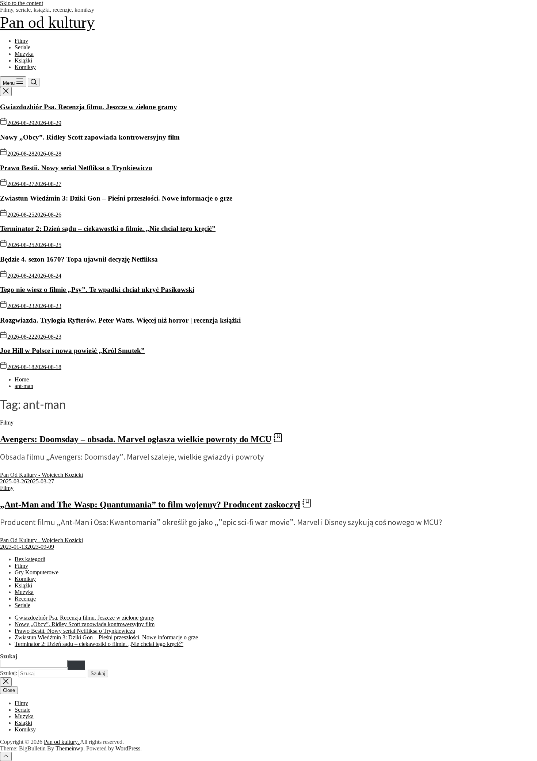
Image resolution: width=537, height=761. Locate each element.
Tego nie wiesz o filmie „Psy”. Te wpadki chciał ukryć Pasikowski (97, 289)
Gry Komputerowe (36, 572)
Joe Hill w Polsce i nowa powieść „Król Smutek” (72, 350)
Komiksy (25, 67)
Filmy (21, 41)
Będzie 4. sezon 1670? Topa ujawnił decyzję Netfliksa (79, 259)
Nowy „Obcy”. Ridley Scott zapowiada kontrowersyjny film (90, 137)
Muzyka (24, 54)
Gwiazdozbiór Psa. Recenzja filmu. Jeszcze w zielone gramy (88, 107)
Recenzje (25, 599)
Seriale (22, 47)
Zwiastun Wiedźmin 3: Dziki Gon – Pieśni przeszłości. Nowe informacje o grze (116, 198)
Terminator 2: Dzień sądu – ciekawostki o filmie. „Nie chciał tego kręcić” (108, 228)
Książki (23, 60)
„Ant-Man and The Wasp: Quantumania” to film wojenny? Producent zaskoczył (150, 504)
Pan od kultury (47, 22)
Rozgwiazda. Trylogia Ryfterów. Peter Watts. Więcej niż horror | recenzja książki (120, 320)
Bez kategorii (30, 559)
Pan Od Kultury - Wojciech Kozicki (41, 475)
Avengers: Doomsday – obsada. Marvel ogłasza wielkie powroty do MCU (135, 439)
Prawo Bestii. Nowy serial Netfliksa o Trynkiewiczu (76, 168)
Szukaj (8, 656)
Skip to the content (21, 3)
